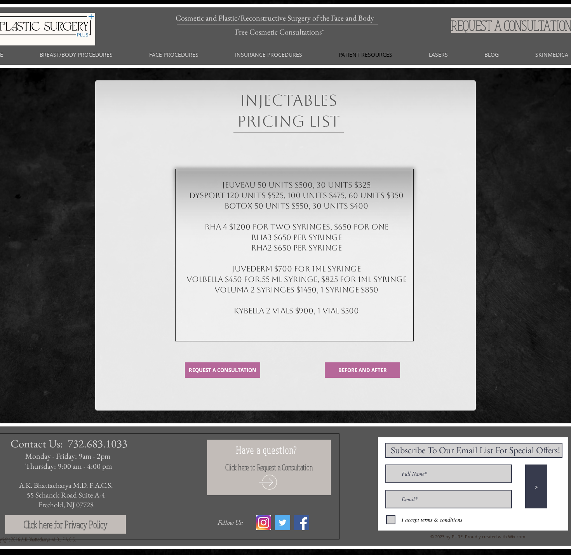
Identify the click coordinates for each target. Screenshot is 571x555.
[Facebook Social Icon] (301, 522)
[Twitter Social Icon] (282, 522)
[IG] (263, 522)
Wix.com (516, 536)
